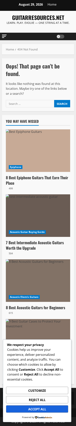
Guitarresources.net (38, 17)
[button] (4, 36)
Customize (37, 390)
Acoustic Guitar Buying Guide (27, 232)
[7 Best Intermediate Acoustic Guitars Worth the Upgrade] (38, 215)
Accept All (37, 409)
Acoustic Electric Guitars (24, 297)
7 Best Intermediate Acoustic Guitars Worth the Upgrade (35, 245)
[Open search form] (69, 36)
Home (52, 4)
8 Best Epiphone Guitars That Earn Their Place (37, 180)
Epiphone (15, 167)
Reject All (37, 400)
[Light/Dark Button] (60, 36)
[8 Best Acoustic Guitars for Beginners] (38, 280)
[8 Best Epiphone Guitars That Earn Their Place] (38, 150)
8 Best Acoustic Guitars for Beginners (35, 307)
